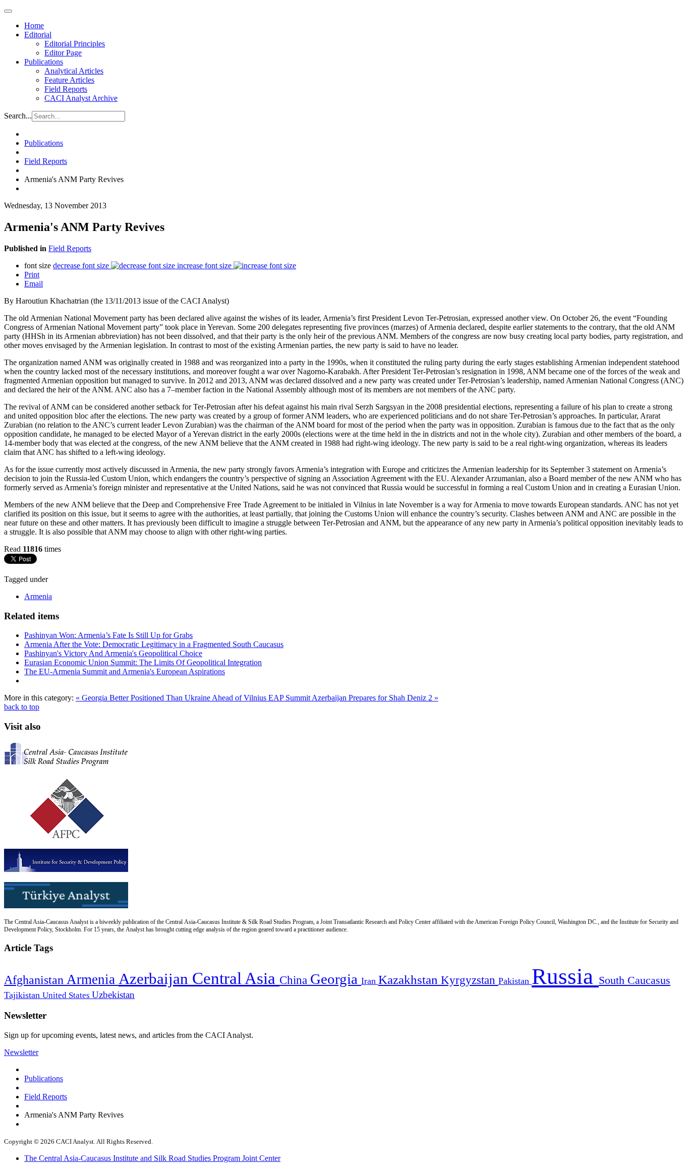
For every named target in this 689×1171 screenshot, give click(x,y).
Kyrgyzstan (469, 980)
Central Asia (235, 978)
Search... (18, 115)
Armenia (38, 596)
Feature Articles (69, 80)
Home (34, 25)
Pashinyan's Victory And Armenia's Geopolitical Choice (113, 653)
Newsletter (21, 1052)
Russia (565, 976)
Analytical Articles (73, 71)
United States (67, 995)
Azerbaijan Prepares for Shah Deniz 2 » (375, 697)
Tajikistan (23, 995)
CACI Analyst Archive (81, 98)
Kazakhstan (409, 979)
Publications (43, 61)
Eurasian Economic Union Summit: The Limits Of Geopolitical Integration (143, 662)
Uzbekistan (113, 994)
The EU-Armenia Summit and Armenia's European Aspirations (124, 671)
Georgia (335, 979)
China (294, 980)
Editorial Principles (74, 43)
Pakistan (515, 981)
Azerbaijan (155, 978)
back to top (21, 706)
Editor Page (63, 52)
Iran (369, 981)
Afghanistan (35, 979)
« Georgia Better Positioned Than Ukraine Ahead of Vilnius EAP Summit (194, 697)
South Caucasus (634, 980)
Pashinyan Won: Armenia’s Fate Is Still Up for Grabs (108, 635)
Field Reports (65, 89)
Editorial (37, 34)
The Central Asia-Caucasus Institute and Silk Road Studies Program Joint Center (152, 1158)
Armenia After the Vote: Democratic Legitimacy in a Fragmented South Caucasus (153, 644)
